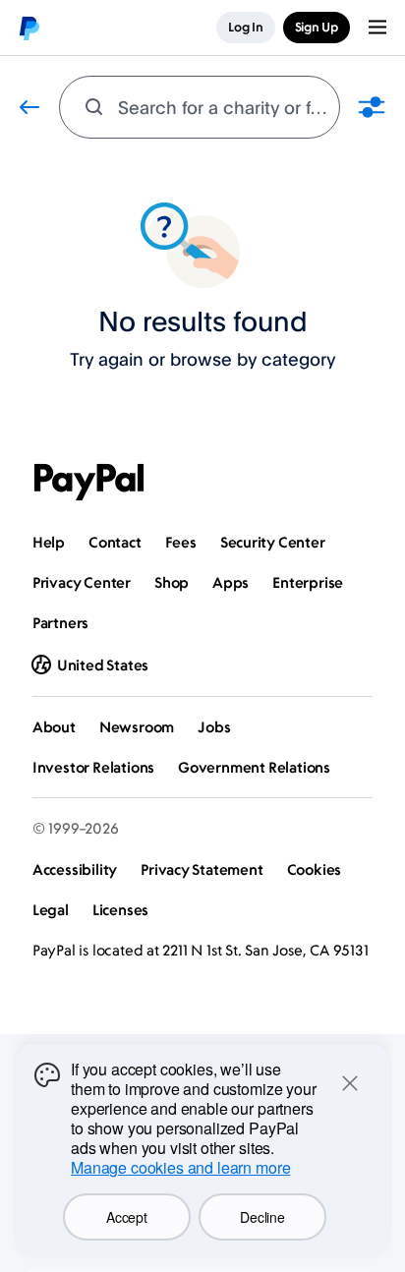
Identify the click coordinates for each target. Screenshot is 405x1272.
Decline (262, 1217)
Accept (126, 1217)
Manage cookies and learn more (180, 1167)
